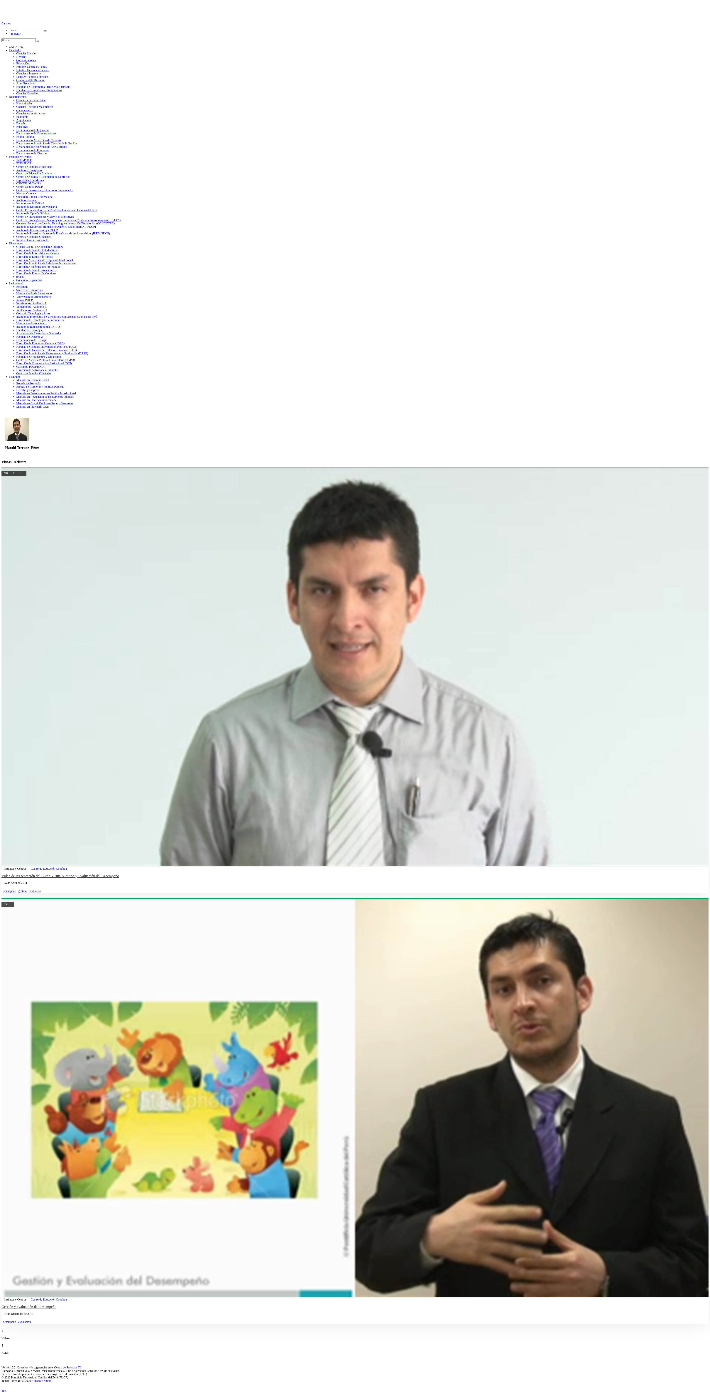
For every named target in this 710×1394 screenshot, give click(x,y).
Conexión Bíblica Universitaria (34, 196)
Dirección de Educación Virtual (34, 256)
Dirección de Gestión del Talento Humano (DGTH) (46, 350)
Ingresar (15, 33)
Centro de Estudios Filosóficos (34, 166)
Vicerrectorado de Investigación (34, 293)
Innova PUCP (24, 300)
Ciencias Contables (27, 93)
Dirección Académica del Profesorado (38, 266)
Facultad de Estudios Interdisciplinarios (39, 90)
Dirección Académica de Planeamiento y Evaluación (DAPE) (52, 353)
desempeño (9, 891)
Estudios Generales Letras (31, 66)
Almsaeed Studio (41, 1380)
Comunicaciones (26, 60)
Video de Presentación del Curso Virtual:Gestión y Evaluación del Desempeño (60, 876)
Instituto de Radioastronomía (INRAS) (38, 326)
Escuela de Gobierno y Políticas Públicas (40, 386)
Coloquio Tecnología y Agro (33, 313)
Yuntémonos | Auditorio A (31, 303)
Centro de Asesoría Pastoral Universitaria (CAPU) (45, 360)
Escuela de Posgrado (28, 383)
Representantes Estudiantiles (32, 240)
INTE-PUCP (24, 160)
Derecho (21, 56)
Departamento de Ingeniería (32, 130)
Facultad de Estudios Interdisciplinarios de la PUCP (46, 346)
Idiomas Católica (26, 193)
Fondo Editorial (25, 136)
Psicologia (22, 126)
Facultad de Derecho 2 (29, 336)
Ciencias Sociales (26, 53)
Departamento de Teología (31, 340)
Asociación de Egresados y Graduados (38, 333)
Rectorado (22, 286)
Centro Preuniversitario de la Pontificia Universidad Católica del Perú (56, 210)
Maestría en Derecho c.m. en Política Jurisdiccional (46, 393)
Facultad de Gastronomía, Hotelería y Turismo (43, 86)
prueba (20, 276)
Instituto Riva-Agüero (29, 170)
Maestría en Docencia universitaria (36, 400)
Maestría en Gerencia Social (32, 380)
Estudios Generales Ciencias (32, 70)
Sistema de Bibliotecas (29, 290)
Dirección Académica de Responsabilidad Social (44, 260)
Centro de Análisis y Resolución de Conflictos (43, 176)
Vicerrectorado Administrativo (33, 296)
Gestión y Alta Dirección (30, 80)
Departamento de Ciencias (31, 153)
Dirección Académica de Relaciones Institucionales (46, 263)
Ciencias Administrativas (30, 113)
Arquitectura (23, 120)
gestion (22, 891)
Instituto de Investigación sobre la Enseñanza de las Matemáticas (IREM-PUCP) (63, 233)
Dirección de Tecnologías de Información (40, 320)
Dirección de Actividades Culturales (37, 370)
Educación (22, 63)
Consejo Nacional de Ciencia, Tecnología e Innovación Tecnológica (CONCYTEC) (65, 223)
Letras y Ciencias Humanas (32, 76)
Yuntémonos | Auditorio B (31, 306)
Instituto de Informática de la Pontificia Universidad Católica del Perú (56, 316)
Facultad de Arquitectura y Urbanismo (38, 356)
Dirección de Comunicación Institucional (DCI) (44, 363)
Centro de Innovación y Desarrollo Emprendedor (44, 190)
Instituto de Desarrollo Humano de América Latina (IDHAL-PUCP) (56, 226)
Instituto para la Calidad (30, 203)
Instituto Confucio (26, 200)
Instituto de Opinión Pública (32, 213)
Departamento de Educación (32, 150)
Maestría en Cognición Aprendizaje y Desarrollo (44, 403)
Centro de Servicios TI (67, 1367)
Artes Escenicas (25, 83)
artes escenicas (24, 110)
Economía (22, 116)
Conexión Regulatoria (29, 280)
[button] (6, 23)
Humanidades (24, 103)
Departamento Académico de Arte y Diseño (41, 146)
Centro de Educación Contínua (34, 173)
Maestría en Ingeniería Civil (32, 406)
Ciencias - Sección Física (30, 100)
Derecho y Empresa (27, 390)
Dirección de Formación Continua (36, 273)
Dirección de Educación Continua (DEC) (40, 343)
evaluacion (35, 891)
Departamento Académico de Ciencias (38, 140)
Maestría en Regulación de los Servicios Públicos (45, 396)
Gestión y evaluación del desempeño (28, 1307)
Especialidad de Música (30, 180)
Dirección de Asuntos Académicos (36, 270)
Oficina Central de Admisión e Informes (39, 246)
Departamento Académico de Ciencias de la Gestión (46, 143)
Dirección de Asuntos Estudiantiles (36, 250)
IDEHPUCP (23, 163)
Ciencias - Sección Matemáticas (34, 106)
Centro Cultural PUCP (29, 186)
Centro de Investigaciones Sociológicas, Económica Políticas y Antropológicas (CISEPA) (68, 220)
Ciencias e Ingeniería (28, 73)
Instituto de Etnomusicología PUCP (37, 230)
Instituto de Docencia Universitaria (36, 206)
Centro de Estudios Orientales (33, 236)
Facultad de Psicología (29, 330)
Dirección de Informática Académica (37, 253)
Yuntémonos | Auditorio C (31, 310)
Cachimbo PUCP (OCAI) (31, 366)
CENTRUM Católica (28, 183)
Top (3, 1390)
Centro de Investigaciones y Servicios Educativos (45, 216)
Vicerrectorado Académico (31, 323)
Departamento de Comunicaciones (36, 133)
